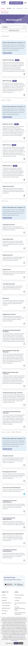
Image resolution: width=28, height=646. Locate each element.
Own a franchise (6, 605)
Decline (21, 643)
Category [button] (5, 27)
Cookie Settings (9, 643)
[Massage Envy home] (3, 2)
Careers (4, 595)
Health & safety (6, 608)
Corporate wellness (6, 603)
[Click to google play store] (19, 584)
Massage (5, 36)
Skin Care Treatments (12, 432)
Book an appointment (16, 3)
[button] (24, 74)
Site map (4, 613)
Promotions (4, 610)
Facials (5, 201)
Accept (16, 643)
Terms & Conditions (20, 636)
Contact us (4, 597)
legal (17, 592)
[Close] (24, 42)
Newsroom (4, 600)
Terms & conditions (19, 595)
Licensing (17, 600)
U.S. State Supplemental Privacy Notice (20, 609)
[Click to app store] (8, 584)
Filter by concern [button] (14, 30)
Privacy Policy (14, 640)
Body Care (6, 100)
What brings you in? (14, 20)
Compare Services (7, 52)
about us (5, 592)
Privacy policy (18, 597)
